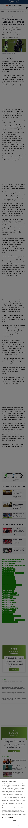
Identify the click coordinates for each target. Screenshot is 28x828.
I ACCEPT (14, 820)
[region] (14, 803)
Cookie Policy (14, 799)
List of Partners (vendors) (7, 817)
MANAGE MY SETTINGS (14, 825)
